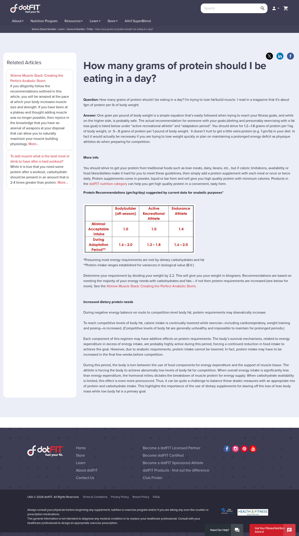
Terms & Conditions (95, 497)
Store (80, 455)
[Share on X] (269, 56)
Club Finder (152, 478)
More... (33, 144)
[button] (275, 8)
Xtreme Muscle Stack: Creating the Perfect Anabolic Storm (151, 286)
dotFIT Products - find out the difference (176, 470)
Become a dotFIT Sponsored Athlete (173, 463)
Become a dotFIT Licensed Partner (172, 448)
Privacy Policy (120, 497)
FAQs (156, 497)
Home (81, 448)
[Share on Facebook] (290, 56)
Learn (81, 463)
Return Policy (140, 497)
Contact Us (85, 478)
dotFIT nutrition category (108, 184)
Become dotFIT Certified (163, 455)
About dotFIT (87, 470)
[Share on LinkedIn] (279, 56)
